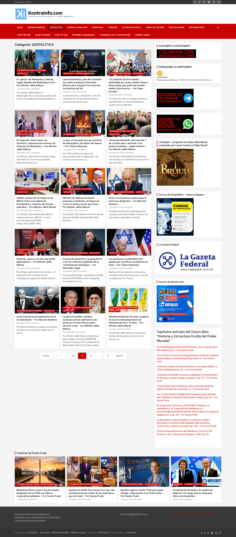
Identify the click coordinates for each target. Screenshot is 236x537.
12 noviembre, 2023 (70, 210)
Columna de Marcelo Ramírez (121, 192)
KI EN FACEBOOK (42, 35)
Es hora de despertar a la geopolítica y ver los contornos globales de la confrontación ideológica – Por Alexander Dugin (82, 263)
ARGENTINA (178, 484)
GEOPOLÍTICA (56, 27)
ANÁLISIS (113, 27)
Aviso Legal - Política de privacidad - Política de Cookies (195, 514)
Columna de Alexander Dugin (75, 253)
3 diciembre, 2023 (115, 95)
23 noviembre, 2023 (24, 210)
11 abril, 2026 (22, 499)
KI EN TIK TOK (61, 35)
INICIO (20, 27)
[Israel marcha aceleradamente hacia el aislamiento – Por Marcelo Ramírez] (37, 300)
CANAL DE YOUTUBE (155, 27)
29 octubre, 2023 (23, 323)
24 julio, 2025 (178, 499)
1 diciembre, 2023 (69, 150)
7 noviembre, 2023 (116, 207)
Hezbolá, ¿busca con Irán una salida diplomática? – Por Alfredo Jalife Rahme (36, 261)
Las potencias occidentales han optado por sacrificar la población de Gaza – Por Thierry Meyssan (128, 261)
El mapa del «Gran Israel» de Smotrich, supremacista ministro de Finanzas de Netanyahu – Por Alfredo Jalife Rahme (37, 145)
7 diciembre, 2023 (23, 89)
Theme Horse (102, 532)
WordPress (131, 532)
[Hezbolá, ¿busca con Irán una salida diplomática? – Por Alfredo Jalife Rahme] (37, 242)
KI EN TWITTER (23, 35)
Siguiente (119, 356)
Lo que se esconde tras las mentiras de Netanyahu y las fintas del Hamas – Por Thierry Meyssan (82, 143)
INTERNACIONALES (36, 27)
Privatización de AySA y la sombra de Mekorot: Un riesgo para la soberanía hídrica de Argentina (193, 493)
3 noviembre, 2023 (116, 268)
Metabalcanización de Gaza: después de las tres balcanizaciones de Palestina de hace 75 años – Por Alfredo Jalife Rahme (129, 321)
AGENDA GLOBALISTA (77, 27)
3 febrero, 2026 (127, 499)
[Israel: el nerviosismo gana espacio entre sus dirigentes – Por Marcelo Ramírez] (129, 181)
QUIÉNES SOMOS (142, 35)
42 (91, 356)
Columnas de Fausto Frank (31, 453)
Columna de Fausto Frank (28, 484)
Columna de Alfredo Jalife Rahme (31, 70)
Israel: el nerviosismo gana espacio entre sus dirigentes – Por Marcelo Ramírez (127, 201)
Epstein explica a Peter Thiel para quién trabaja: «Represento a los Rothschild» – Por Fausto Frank (142, 493)
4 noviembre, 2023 (70, 271)
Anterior (46, 356)
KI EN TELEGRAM (176, 27)
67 (108, 356)
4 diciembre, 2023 (69, 92)
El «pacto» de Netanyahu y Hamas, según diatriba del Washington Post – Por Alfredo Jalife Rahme (37, 82)
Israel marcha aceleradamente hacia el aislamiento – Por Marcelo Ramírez (37, 318)
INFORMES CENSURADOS (83, 35)
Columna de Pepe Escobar (120, 73)
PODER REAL (98, 27)
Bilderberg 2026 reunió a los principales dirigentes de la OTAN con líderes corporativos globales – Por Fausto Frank (39, 493)
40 (73, 356)
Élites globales (47, 484)
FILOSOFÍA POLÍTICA (131, 27)
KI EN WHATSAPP (197, 27)
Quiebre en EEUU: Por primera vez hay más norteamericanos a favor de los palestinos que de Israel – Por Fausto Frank (92, 493)
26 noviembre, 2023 (116, 153)
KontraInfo (36, 89)
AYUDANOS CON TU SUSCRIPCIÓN (115, 35)
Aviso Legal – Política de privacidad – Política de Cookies (63, 532)
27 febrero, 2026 (75, 499)
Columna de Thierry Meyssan (75, 134)
